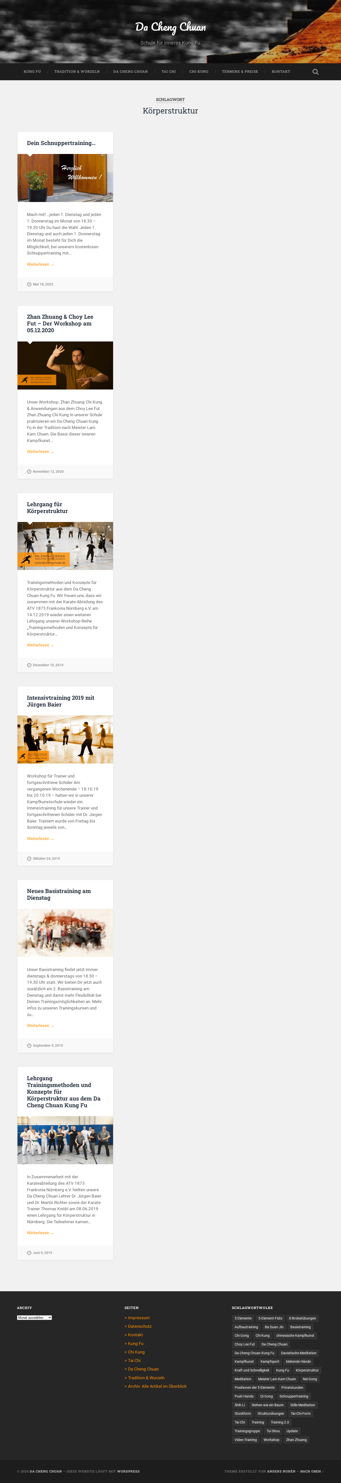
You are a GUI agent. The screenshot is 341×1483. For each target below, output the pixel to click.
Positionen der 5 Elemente (255, 1388)
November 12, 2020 (48, 472)
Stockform (243, 1414)
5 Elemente (243, 1318)
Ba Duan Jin (274, 1327)
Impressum (139, 1317)
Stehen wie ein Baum (268, 1405)
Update (292, 1431)
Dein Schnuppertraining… (61, 142)
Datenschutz (140, 1326)
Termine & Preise (240, 71)
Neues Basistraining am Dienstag (59, 894)
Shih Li (240, 1405)
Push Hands (244, 1396)
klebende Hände (298, 1362)
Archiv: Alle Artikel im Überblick (157, 1386)
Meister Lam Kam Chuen (277, 1379)
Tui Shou (273, 1431)
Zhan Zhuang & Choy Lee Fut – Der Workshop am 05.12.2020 (60, 323)
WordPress (128, 1471)
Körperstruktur (307, 1370)
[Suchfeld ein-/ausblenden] (315, 71)
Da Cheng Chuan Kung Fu (254, 1353)
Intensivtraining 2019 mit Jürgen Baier (60, 701)
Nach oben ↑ (312, 1471)
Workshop (271, 1440)
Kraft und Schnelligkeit (252, 1370)
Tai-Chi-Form (301, 1414)
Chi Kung (198, 71)
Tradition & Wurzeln (77, 71)
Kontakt (281, 71)
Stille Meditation (302, 1405)
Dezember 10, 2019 (48, 665)
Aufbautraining (246, 1327)
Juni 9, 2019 (42, 1253)
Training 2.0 (280, 1422)
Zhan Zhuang (296, 1440)
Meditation (243, 1379)
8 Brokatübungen (302, 1318)
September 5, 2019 (48, 1046)
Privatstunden (292, 1388)
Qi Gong (266, 1396)
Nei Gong (310, 1379)
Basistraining (300, 1327)
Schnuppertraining (294, 1396)
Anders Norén (281, 1471)
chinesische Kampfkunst (295, 1336)
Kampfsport (270, 1362)
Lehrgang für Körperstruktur (47, 507)
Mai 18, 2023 (43, 284)
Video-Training (246, 1440)
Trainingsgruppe (247, 1431)
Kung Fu (32, 71)
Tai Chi (169, 71)
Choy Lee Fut (245, 1344)
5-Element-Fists (270, 1318)
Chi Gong (242, 1336)
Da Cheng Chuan (170, 26)
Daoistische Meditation (299, 1353)
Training (258, 1422)
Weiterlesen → (40, 264)
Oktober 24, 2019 (46, 858)
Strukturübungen (271, 1414)
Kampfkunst (244, 1362)
